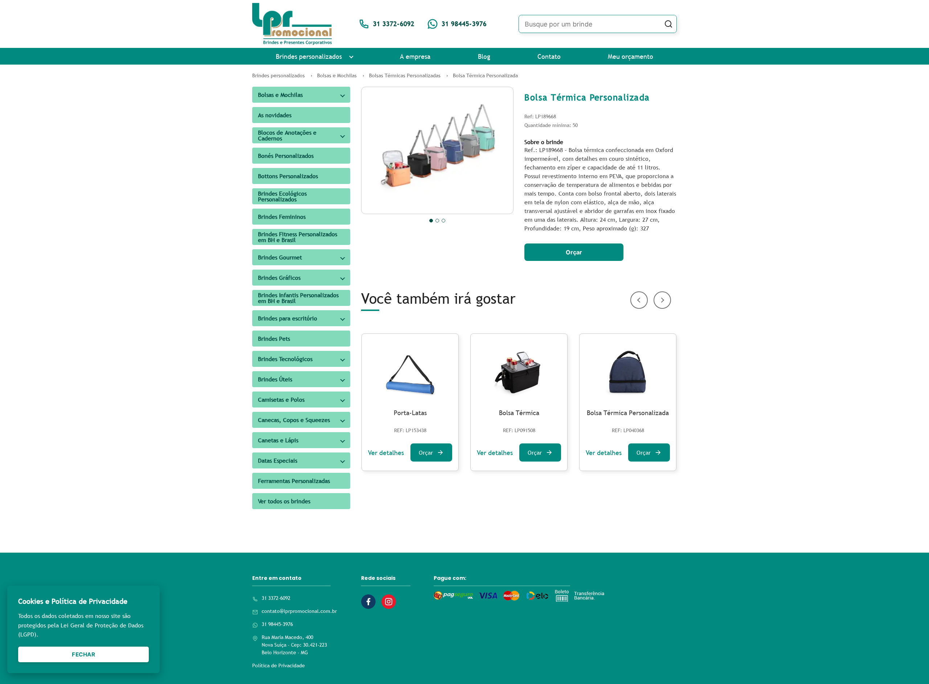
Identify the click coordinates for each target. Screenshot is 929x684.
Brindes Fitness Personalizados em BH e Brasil (297, 237)
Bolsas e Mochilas (280, 95)
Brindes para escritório (287, 318)
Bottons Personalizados (288, 176)
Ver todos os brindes (284, 501)
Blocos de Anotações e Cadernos (287, 135)
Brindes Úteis (275, 379)
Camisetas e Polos (281, 399)
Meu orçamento (630, 56)
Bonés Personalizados (286, 156)
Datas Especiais (277, 460)
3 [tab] (443, 220)
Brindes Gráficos (279, 277)
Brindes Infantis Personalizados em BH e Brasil (298, 298)
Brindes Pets (274, 338)
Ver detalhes (386, 453)
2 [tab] (437, 220)
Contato (549, 56)
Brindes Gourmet (280, 257)
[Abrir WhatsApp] (911, 666)
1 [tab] (431, 220)
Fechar (83, 654)
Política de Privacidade (278, 665)
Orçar (574, 252)
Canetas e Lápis (278, 440)
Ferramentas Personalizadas (294, 481)
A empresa (415, 56)
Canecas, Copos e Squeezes (294, 420)
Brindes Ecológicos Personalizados (282, 196)
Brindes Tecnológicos (285, 359)
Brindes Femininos (282, 217)
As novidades (274, 115)
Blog (484, 56)
